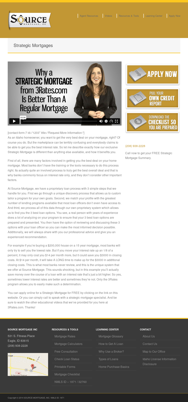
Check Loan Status (67, 359)
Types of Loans (108, 359)
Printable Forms (65, 367)
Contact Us (150, 344)
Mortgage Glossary (111, 336)
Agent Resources (89, 15)
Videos (108, 15)
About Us (149, 336)
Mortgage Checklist (67, 374)
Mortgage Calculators (68, 344)
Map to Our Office (154, 351)
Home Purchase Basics (114, 367)
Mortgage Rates (65, 336)
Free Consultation (66, 351)
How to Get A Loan (111, 344)
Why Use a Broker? (111, 351)
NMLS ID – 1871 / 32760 (71, 382)
